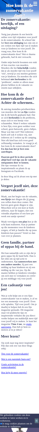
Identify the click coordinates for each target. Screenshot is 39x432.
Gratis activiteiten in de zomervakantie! (12, 366)
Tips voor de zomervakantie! (15, 353)
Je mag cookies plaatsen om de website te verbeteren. (16, 425)
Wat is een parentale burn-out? (16, 359)
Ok (36, 421)
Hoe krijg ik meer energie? (14, 372)
